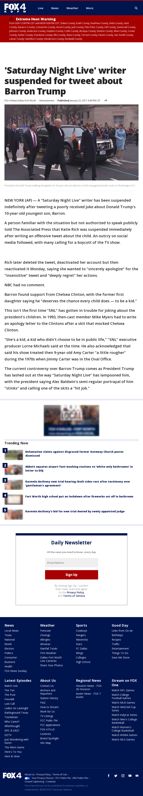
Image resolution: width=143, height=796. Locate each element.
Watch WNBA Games (124, 735)
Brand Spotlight (49, 738)
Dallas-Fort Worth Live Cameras (51, 659)
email (137, 776)
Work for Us (47, 711)
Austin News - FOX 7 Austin (88, 695)
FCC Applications (50, 725)
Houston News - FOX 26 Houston (88, 687)
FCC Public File (49, 720)
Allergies (45, 639)
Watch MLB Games (123, 702)
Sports (81, 625)
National (9, 639)
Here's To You (13, 752)
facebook (109, 776)
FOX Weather (48, 653)
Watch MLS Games (123, 739)
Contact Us (47, 686)
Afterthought (12, 726)
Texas (8, 635)
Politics (8, 653)
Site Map (45, 743)
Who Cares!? (11, 721)
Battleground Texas (16, 712)
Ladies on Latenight (16, 708)
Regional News (88, 680)
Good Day (120, 625)
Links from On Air (122, 630)
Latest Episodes (17, 680)
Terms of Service (74, 596)
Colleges (81, 657)
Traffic (116, 644)
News (9, 625)
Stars (79, 644)
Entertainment (46, 100)
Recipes (116, 639)
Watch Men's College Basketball (124, 721)
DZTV (7, 735)
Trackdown (11, 717)
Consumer (10, 657)
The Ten (9, 690)
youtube (130, 776)
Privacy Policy (75, 592)
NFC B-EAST (12, 730)
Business (9, 662)
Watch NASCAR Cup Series (124, 708)
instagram (123, 776)
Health (8, 666)
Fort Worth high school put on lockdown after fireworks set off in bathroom (79, 496)
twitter (116, 776)
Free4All (9, 699)
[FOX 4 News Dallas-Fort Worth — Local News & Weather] (16, 8)
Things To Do (120, 653)
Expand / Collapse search (136, 8)
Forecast (45, 630)
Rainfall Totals (48, 648)
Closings (45, 635)
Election (9, 648)
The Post (9, 694)
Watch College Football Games (121, 696)
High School (83, 662)
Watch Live (11, 686)
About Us (48, 680)
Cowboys (81, 630)
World (8, 644)
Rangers (81, 635)
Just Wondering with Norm (16, 741)
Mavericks (82, 639)
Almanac (45, 644)
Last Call (9, 703)
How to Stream (49, 707)
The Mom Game (14, 747)
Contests (45, 734)
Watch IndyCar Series (124, 715)
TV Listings (46, 716)
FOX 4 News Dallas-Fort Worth (20, 100)
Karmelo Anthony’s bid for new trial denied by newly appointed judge (75, 511)
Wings (79, 653)
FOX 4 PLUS (47, 729)
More (89, 8)
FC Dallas (81, 648)
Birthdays (117, 635)
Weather (47, 625)
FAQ (42, 702)
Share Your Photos (51, 665)
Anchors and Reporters (47, 691)
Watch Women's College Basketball (123, 728)
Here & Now (12, 756)
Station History (49, 698)
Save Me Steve (121, 657)
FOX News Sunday (15, 671)
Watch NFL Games (123, 690)
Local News (11, 630)
